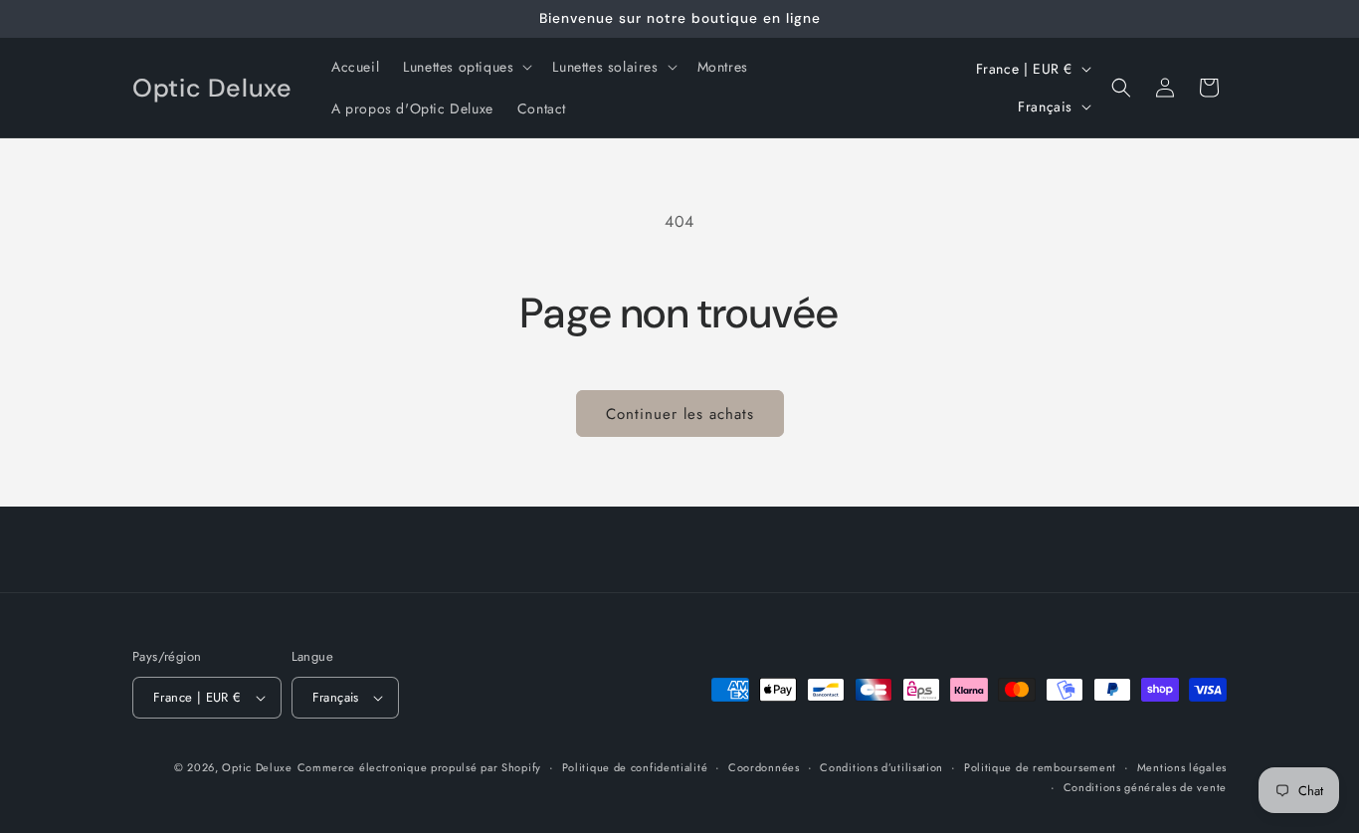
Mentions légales (1182, 767)
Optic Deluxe (256, 767)
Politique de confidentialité (635, 767)
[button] (465, 67)
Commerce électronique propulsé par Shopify (419, 767)
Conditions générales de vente (1145, 787)
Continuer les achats (680, 414)
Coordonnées (764, 767)
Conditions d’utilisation (881, 767)
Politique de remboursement (1040, 767)
